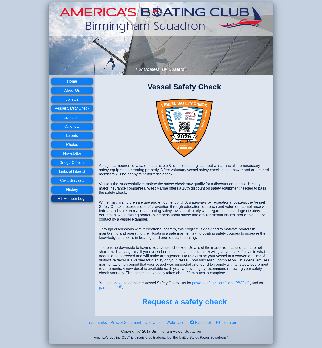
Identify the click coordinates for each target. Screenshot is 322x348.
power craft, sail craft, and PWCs (219, 283)
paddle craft (109, 288)
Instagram (229, 322)
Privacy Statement (126, 322)
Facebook (203, 322)
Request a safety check (184, 301)
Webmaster (176, 322)
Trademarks (97, 322)
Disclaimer (154, 322)
